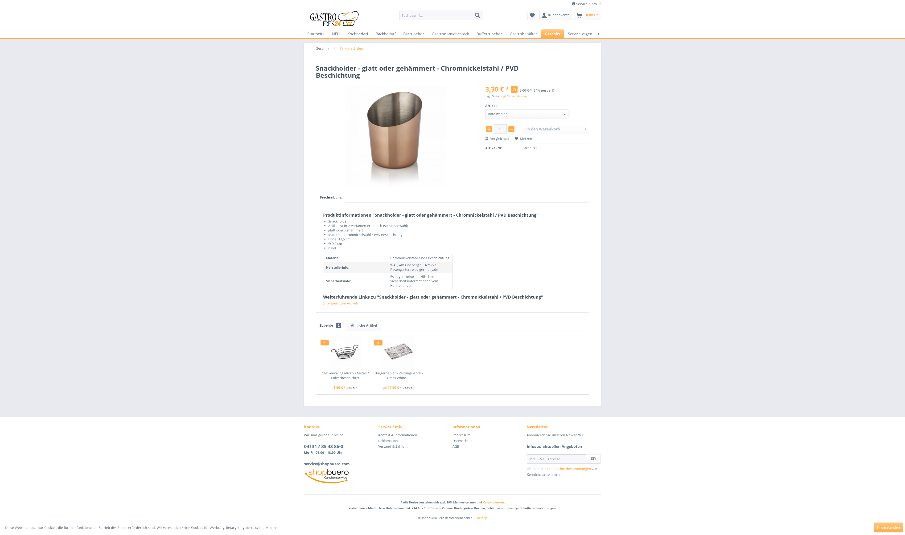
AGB (455, 446)
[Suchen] (477, 15)
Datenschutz (462, 440)
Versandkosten (493, 502)
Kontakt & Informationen (397, 435)
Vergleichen (499, 138)
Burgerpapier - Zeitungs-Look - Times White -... (399, 375)
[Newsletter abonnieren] (593, 459)
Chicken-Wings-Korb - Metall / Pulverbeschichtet (345, 375)
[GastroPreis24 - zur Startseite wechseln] (335, 19)
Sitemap (481, 518)
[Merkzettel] (532, 15)
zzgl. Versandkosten (514, 96)
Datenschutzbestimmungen (569, 468)
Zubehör (330, 325)
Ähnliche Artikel (364, 325)
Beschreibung (330, 197)
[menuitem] (440, 15)
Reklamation (388, 440)
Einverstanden (888, 527)
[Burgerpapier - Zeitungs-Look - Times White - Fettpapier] (399, 352)
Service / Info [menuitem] (586, 4)
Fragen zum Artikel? (342, 303)
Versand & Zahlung (393, 446)
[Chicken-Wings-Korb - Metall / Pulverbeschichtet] (345, 352)
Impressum (461, 435)
